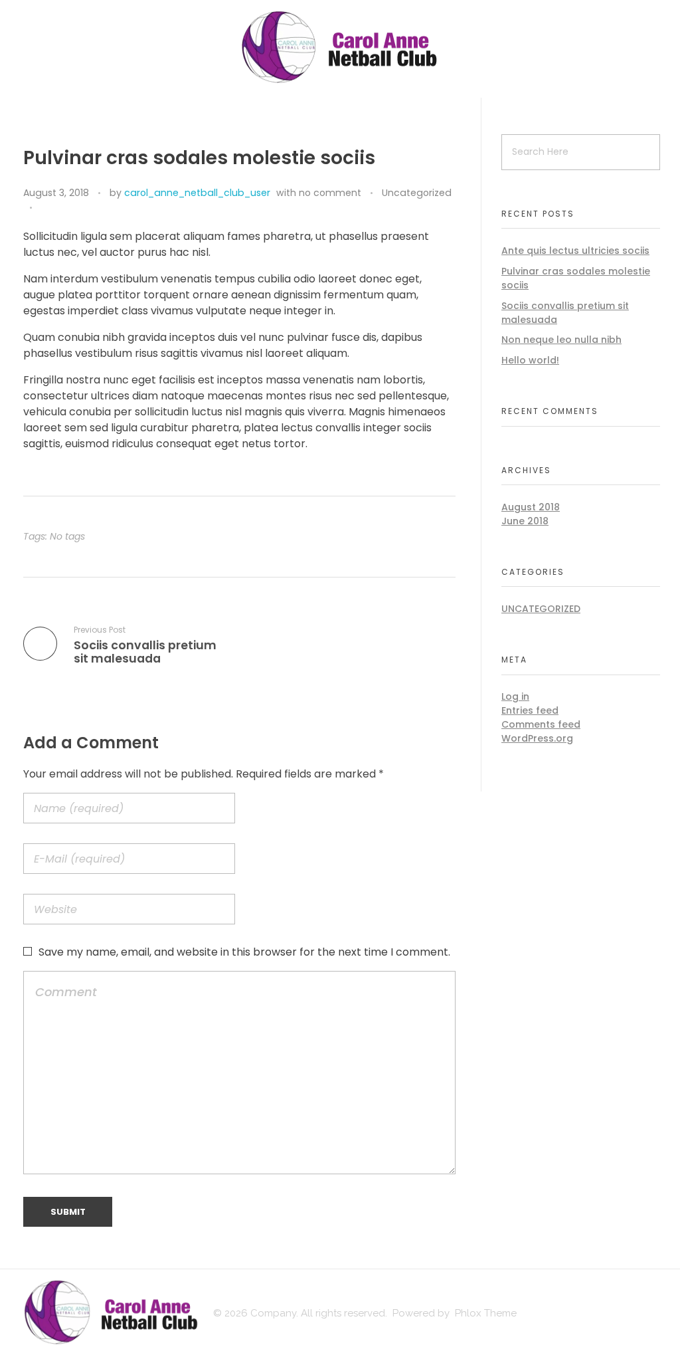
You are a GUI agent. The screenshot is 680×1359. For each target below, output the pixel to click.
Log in (515, 696)
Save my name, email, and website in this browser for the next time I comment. (244, 952)
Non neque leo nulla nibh (561, 339)
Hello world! (530, 360)
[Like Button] (45, 208)
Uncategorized (417, 192)
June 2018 (525, 521)
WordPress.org (537, 738)
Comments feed (540, 724)
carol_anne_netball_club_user (197, 192)
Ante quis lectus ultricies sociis (575, 250)
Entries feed (529, 710)
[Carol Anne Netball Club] (340, 46)
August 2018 (530, 507)
